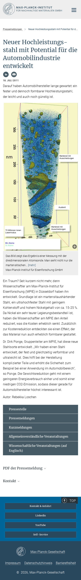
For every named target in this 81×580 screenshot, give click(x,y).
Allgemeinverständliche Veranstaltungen (38, 436)
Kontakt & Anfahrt (40, 506)
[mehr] (32, 265)
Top (72, 501)
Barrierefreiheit (66, 563)
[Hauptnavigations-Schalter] (74, 10)
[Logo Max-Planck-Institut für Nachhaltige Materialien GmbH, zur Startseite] (33, 9)
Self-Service (40, 534)
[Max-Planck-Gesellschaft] (23, 551)
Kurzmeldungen (20, 427)
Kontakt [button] (10, 481)
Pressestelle (17, 409)
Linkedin (40, 515)
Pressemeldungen (22, 418)
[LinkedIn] (6, 74)
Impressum (13, 563)
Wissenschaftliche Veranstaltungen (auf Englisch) (38, 448)
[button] (74, 247)
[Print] (14, 74)
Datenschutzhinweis (38, 563)
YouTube (40, 525)
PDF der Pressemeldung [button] (23, 468)
